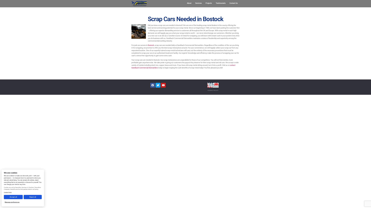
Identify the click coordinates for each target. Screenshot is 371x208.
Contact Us (233, 3)
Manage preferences (12, 202)
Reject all (32, 197)
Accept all (13, 197)
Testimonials (221, 3)
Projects (209, 3)
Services (198, 3)
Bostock (151, 45)
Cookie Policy (213, 90)
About (189, 3)
